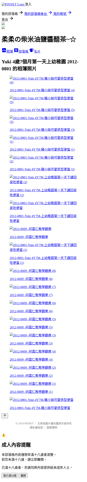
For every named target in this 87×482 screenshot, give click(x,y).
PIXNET (29, 423)
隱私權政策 (36, 427)
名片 (37, 51)
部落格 (24, 51)
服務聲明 (52, 427)
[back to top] (5, 415)
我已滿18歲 (10, 475)
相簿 (10, 51)
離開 (23, 475)
